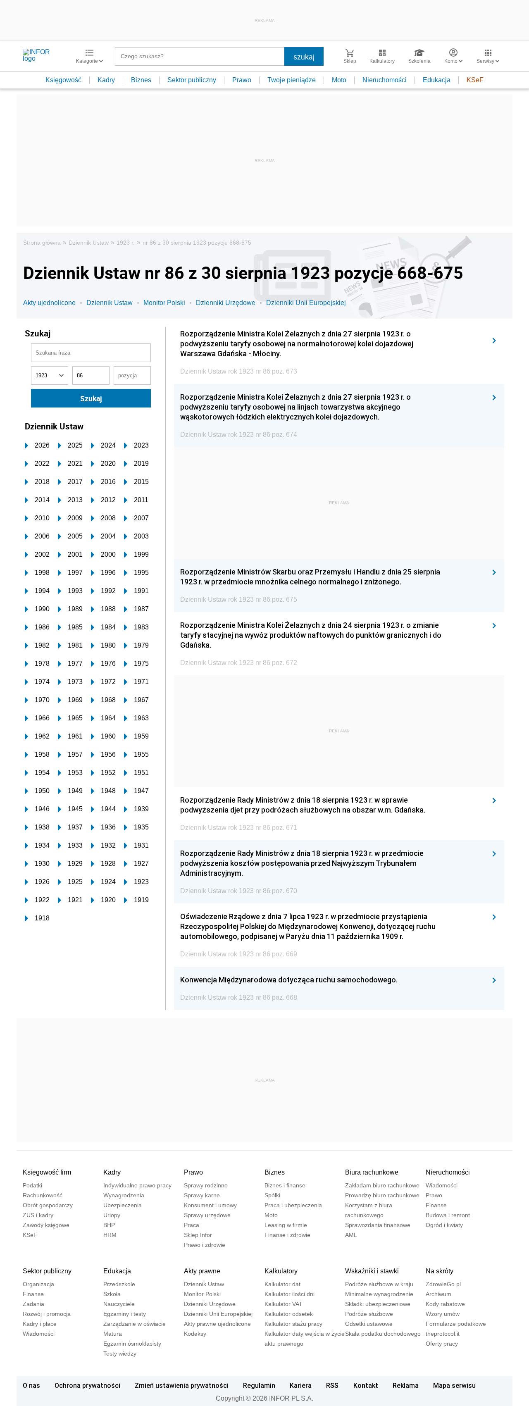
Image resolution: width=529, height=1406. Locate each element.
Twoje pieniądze (291, 79)
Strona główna (42, 242)
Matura (112, 1333)
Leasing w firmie (285, 1225)
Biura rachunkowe (371, 1172)
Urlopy (111, 1215)
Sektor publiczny (191, 79)
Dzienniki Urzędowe (225, 302)
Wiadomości (442, 1185)
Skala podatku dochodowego (383, 1333)
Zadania (33, 1304)
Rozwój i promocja (47, 1314)
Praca (191, 1225)
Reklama (406, 1385)
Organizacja (38, 1284)
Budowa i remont (448, 1215)
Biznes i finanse (284, 1185)
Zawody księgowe (46, 1225)
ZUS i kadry (38, 1215)
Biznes (141, 79)
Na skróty (439, 1271)
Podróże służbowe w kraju (379, 1284)
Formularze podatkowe (456, 1323)
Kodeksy (195, 1333)
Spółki (272, 1195)
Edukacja (436, 79)
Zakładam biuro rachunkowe (382, 1185)
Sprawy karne (202, 1195)
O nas (31, 1385)
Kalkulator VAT (283, 1304)
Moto (339, 79)
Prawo (241, 79)
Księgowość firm (47, 1172)
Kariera (301, 1385)
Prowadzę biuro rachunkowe (382, 1195)
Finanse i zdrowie (287, 1235)
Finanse (436, 1205)
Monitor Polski (164, 302)
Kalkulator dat (282, 1284)
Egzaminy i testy (124, 1314)
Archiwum (438, 1294)
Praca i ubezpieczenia (293, 1205)
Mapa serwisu (454, 1385)
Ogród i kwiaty (444, 1225)
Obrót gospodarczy (48, 1205)
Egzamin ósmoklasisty (132, 1343)
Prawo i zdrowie (204, 1245)
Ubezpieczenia (122, 1205)
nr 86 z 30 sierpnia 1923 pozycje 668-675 (197, 242)
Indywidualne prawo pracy (137, 1185)
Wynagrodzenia (123, 1195)
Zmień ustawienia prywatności (182, 1385)
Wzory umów (443, 1314)
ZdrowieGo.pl (443, 1284)
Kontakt (365, 1385)
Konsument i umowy (210, 1205)
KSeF (475, 79)
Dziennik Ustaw (89, 242)
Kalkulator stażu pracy (293, 1323)
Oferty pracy (442, 1343)
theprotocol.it (443, 1333)
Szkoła (112, 1294)
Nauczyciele (119, 1304)
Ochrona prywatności (87, 1385)
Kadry (106, 79)
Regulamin (259, 1385)
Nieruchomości (384, 79)
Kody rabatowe (445, 1304)
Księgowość (63, 79)
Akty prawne (202, 1271)
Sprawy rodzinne (206, 1185)
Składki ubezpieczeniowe (377, 1304)
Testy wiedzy (119, 1353)
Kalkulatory (281, 1271)
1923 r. (126, 242)
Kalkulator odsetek (288, 1314)
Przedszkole (119, 1284)
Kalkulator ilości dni (289, 1294)
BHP (109, 1225)
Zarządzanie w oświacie (134, 1323)
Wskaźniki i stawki (372, 1271)
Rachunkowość (42, 1195)
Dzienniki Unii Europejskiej (306, 302)
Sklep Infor (198, 1235)
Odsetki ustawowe (369, 1323)
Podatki (32, 1185)
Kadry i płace (40, 1323)
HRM (110, 1235)
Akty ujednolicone (49, 302)
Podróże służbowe (369, 1314)
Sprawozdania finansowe (377, 1225)
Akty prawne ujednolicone (217, 1323)
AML (351, 1235)
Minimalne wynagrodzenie (379, 1294)
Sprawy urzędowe (207, 1215)
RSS (332, 1385)
